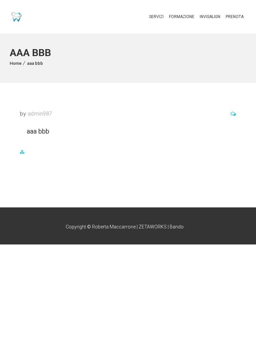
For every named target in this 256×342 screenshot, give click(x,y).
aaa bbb (35, 63)
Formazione (181, 16)
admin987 (40, 114)
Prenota (235, 16)
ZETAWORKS (153, 226)
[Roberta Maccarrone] (16, 16)
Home (16, 63)
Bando (177, 226)
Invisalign (210, 16)
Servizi (156, 16)
